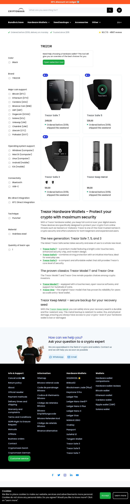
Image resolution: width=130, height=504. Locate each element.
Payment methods (17, 396)
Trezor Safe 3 (73, 443)
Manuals (12, 429)
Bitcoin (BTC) (19, 94)
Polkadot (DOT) (20, 135)
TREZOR (16, 78)
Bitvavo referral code (48, 382)
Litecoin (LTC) (19, 131)
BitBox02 (71, 382)
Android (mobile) (20, 163)
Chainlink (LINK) (20, 126)
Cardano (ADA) (20, 102)
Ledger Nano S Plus (76, 406)
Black (15, 62)
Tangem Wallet (74, 438)
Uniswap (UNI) (19, 122)
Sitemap (41, 378)
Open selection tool (53, 62)
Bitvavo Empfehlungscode (46, 412)
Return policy (15, 382)
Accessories (81, 22)
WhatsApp (58, 357)
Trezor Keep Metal (59, 309)
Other (95, 22)
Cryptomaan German (19, 452)
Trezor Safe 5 (73, 448)
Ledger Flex (72, 396)
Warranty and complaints (15, 411)
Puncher (16, 218)
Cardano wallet (104, 399)
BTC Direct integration (23, 202)
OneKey (70, 424)
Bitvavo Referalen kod (48, 418)
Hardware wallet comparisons (104, 380)
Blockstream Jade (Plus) (79, 387)
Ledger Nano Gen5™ (77, 401)
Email (74, 357)
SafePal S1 (72, 434)
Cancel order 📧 (16, 378)
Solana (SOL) (18, 118)
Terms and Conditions (19, 417)
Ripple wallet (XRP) (105, 404)
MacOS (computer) (22, 154)
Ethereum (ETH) (20, 98)
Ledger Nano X (74, 410)
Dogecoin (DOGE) (21, 114)
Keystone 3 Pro (74, 392)
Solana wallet (103, 409)
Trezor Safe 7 (73, 453)
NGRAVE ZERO (73, 420)
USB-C (15, 187)
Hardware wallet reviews (108, 385)
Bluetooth (17, 182)
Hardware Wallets (37, 22)
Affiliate (12, 434)
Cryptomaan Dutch (18, 448)
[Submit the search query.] (110, 10)
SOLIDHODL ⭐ (74, 378)
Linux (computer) (21, 159)
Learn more (120, 495)
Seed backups (61, 22)
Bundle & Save (15, 22)
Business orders (16, 438)
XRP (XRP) (17, 110)
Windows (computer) (23, 150)
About (11, 387)
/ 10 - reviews (112, 32)
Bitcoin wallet (103, 390)
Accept (105, 495)
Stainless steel (19, 234)
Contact (12, 443)
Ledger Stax (73, 415)
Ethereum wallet (104, 395)
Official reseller (15, 392)
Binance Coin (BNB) (22, 106)
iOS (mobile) (18, 167)
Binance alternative (47, 430)
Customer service (19, 458)
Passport (71, 429)
